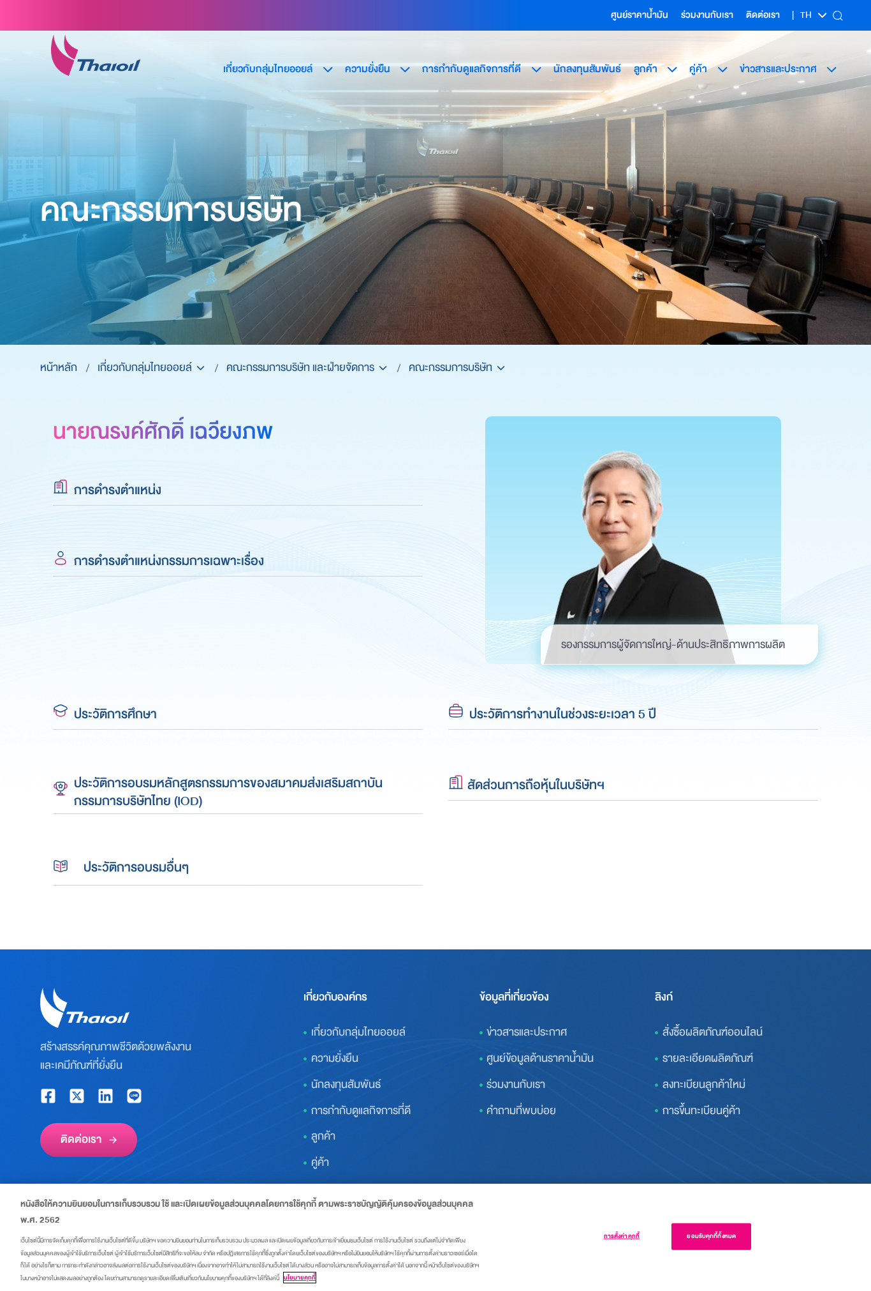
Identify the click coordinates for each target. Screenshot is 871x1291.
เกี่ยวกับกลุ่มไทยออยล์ (267, 69)
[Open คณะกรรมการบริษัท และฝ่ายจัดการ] (382, 367)
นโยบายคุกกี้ (300, 1277)
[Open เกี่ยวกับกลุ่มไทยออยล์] (200, 367)
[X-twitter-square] (76, 1096)
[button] (837, 15)
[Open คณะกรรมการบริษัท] (500, 367)
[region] (435, 1237)
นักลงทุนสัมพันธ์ (587, 69)
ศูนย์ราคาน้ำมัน (639, 15)
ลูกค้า (645, 69)
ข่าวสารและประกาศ (778, 69)
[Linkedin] (105, 1096)
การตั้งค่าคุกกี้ (622, 1236)
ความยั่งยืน (367, 69)
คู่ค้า (698, 69)
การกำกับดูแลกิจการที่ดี (471, 69)
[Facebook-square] (48, 1096)
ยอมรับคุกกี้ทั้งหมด (711, 1236)
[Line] (134, 1096)
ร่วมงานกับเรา (707, 15)
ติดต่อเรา (763, 15)
